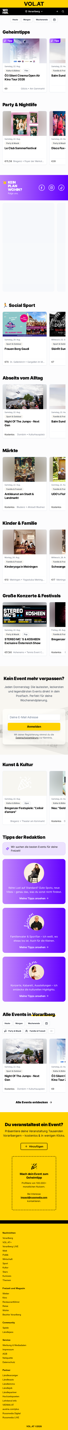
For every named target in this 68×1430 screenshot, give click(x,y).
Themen (7, 1280)
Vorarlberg (8, 1238)
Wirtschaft (7, 1259)
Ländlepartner (10, 1392)
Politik (5, 1255)
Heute (15, 19)
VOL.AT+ (7, 1242)
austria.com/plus (11, 1409)
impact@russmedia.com (34, 1197)
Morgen (27, 19)
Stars (5, 1272)
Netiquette (8, 1358)
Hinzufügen (36, 1146)
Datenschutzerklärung (27, 737)
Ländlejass (8, 1332)
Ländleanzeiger (10, 1375)
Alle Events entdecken (32, 1102)
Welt (5, 1250)
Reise (5, 1306)
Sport (5, 1263)
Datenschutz (9, 1362)
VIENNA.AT (8, 1405)
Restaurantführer (11, 1302)
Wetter (6, 1293)
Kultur (5, 1267)
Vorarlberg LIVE (10, 1246)
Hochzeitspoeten (11, 1396)
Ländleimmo (9, 1384)
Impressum (8, 1349)
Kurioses (7, 1276)
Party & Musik (14, 1031)
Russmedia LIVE (11, 1417)
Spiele (6, 1327)
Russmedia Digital (12, 1413)
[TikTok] (61, 187)
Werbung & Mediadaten (14, 1345)
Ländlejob (7, 1388)
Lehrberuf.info (10, 1400)
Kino (5, 1297)
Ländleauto (8, 1379)
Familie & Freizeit (37, 1031)
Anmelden (34, 726)
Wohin (6, 1310)
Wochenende (42, 19)
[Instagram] (51, 187)
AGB (5, 1353)
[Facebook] (41, 187)
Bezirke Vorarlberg (12, 1314)
